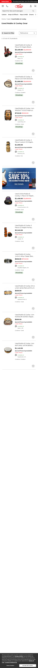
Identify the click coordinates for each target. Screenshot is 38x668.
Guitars (4, 14)
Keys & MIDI (24, 14)
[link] (25, 46)
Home (3, 19)
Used (8, 19)
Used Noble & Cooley (18, 19)
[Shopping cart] (35, 6)
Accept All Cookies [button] (28, 665)
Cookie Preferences (11, 662)
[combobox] (28, 33)
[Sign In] (31, 6)
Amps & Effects (13, 14)
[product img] (8, 52)
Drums (31, 14)
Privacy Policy (19, 656)
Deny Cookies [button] (10, 665)
